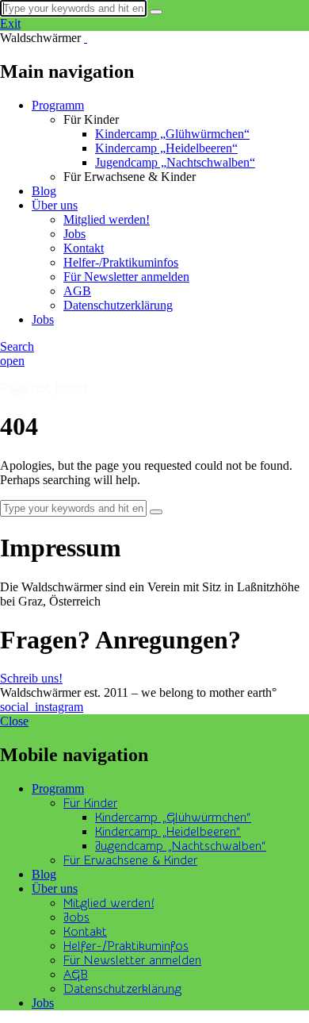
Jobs (74, 233)
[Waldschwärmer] (85, 37)
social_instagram (41, 706)
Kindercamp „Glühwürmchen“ (172, 133)
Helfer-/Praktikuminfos (120, 262)
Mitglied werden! (106, 219)
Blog (44, 191)
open (12, 360)
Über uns (55, 205)
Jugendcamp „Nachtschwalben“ (175, 162)
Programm (58, 105)
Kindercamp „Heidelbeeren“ (166, 148)
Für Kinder (90, 803)
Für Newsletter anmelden (126, 276)
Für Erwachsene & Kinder (130, 860)
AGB (77, 291)
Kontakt (83, 248)
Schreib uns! (31, 678)
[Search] (156, 12)
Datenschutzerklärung (118, 305)
